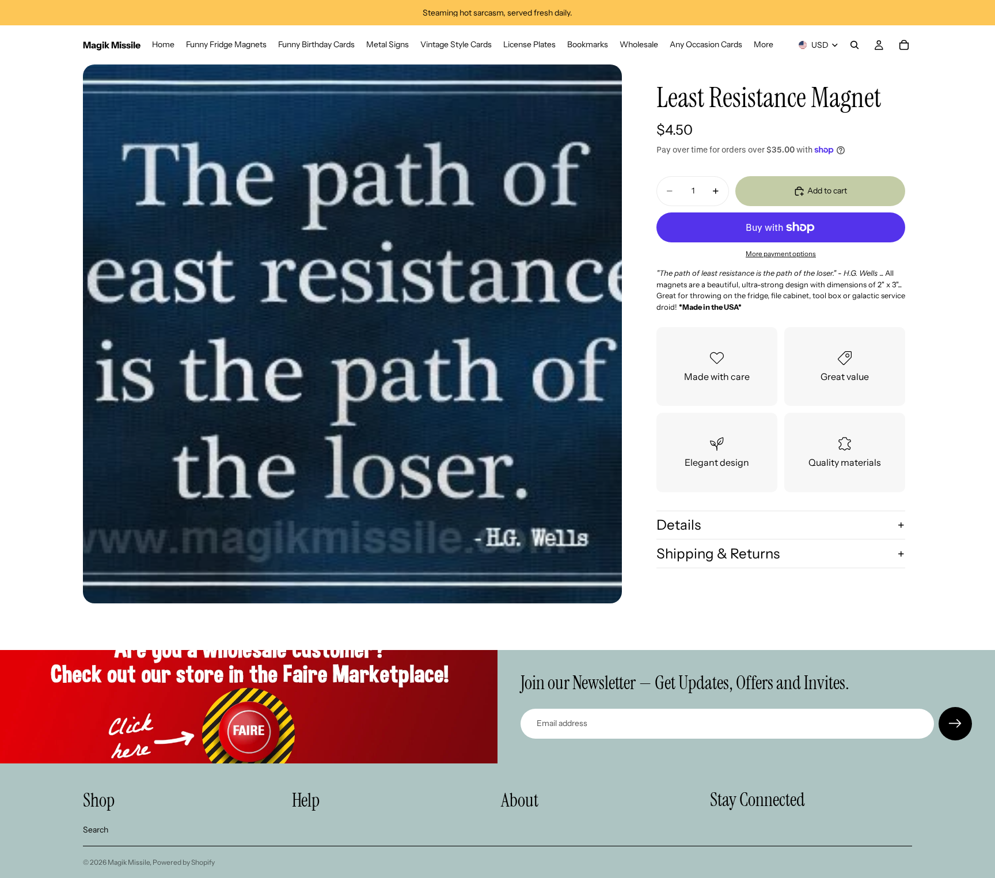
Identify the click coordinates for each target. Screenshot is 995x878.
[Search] (854, 45)
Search (95, 829)
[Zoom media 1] (352, 333)
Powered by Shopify (184, 862)
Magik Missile (129, 862)
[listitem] (763, 45)
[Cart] (904, 45)
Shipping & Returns (718, 553)
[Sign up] (955, 723)
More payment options (781, 254)
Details (678, 524)
